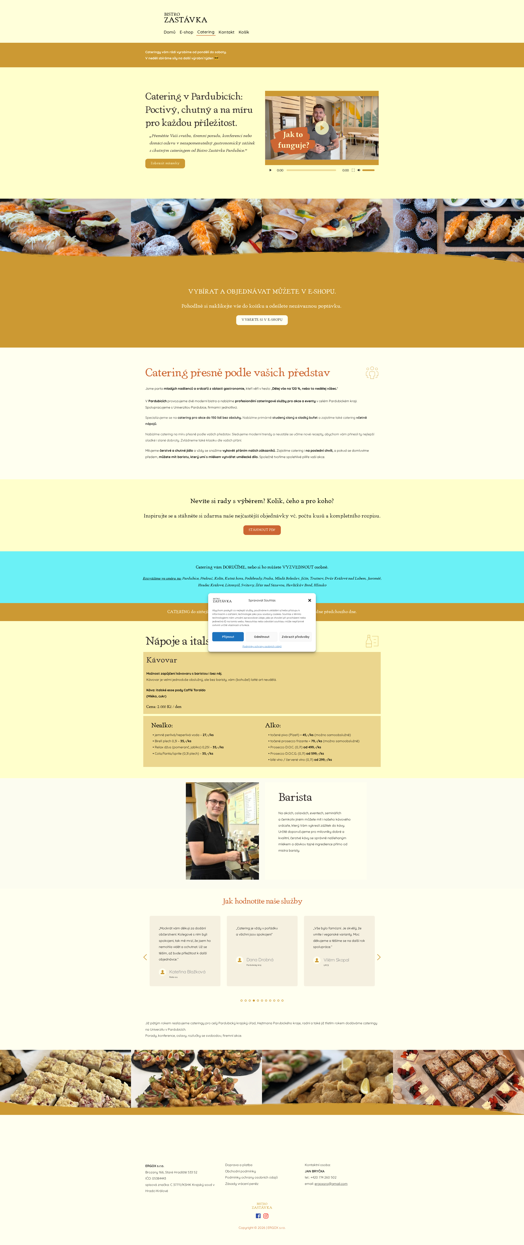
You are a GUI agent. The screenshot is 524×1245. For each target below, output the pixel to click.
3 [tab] (250, 1001)
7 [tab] (266, 1001)
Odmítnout (261, 636)
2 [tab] (246, 1001)
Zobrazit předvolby (295, 636)
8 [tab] (270, 1001)
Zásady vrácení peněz (242, 1184)
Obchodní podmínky (240, 1171)
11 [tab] (282, 1001)
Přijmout (228, 636)
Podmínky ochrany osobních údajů (262, 646)
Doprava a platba (238, 1165)
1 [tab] (242, 1001)
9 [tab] (274, 1001)
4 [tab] (254, 1001)
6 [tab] (262, 1001)
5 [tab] (258, 1001)
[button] (310, 600)
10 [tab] (278, 1001)
